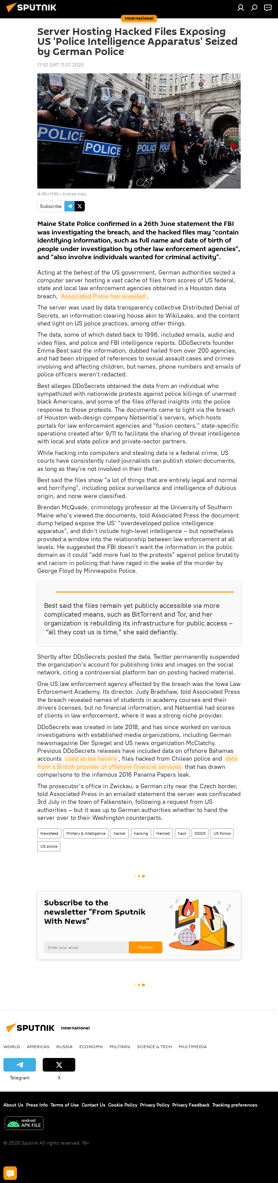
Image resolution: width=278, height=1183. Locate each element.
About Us (13, 1105)
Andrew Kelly (74, 193)
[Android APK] (24, 1124)
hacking (141, 833)
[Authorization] (240, 7)
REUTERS (50, 193)
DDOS (200, 833)
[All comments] (10, 1173)
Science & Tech (154, 1046)
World (11, 1046)
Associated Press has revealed (103, 296)
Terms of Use (65, 1105)
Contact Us (93, 1105)
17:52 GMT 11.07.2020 (60, 65)
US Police (222, 833)
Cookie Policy (122, 1105)
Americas (38, 1046)
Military (120, 1046)
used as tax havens (91, 758)
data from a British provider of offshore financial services (138, 762)
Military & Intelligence (85, 833)
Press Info (37, 1105)
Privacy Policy (155, 1105)
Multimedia (193, 1046)
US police (48, 846)
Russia (64, 1046)
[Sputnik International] (33, 13)
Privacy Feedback (191, 1105)
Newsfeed (49, 833)
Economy (91, 1046)
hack (182, 833)
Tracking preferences (234, 1105)
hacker (120, 833)
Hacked (163, 833)
